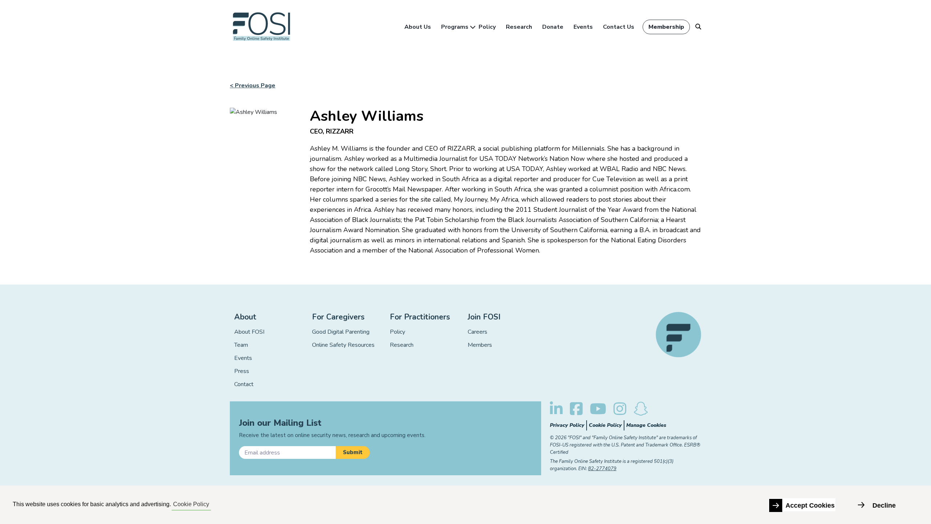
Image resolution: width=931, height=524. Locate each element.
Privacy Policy (567, 425)
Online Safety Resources (343, 345)
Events (583, 27)
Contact (243, 384)
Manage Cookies (646, 425)
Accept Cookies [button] (810, 505)
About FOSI (249, 332)
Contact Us (618, 27)
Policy (487, 27)
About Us (417, 27)
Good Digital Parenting (340, 332)
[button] (353, 452)
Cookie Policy (605, 425)
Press (241, 371)
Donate (552, 27)
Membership (666, 27)
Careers (477, 332)
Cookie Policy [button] (191, 504)
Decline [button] (884, 505)
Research (519, 27)
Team (241, 345)
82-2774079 (602, 468)
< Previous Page (252, 86)
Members (480, 345)
